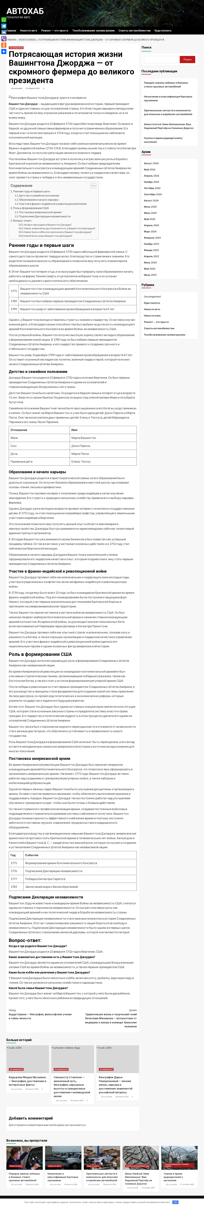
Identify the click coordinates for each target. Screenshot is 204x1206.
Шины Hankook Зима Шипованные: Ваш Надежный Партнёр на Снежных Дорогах (169, 126)
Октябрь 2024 (152, 188)
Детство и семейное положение (39, 195)
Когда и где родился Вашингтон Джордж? (48, 224)
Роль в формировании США (31, 208)
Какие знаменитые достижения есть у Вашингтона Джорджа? (59, 228)
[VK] (4, 32)
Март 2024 (150, 231)
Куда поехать (163, 30)
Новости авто (28, 30)
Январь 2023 (151, 250)
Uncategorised (16, 48)
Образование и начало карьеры (38, 199)
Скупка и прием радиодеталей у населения (163, 140)
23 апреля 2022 (33, 88)
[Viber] (4, 39)
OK (175, 1202)
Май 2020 (149, 268)
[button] (91, 186)
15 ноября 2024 (148, 1188)
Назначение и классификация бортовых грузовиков (168, 98)
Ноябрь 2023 (151, 243)
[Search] (196, 30)
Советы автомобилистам (135, 30)
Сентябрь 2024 (153, 194)
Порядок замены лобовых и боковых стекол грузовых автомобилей (166, 84)
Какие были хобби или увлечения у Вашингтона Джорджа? (58, 232)
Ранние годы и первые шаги (31, 191)
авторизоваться (75, 1124)
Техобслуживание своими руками (93, 30)
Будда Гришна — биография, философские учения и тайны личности (40, 1014)
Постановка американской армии (40, 212)
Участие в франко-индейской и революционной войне (53, 203)
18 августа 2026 (32, 1184)
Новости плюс (152, 315)
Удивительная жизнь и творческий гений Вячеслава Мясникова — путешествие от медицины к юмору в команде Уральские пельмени (111, 1018)
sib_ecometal (16, 88)
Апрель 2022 (151, 256)
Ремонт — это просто (54, 30)
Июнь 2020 (150, 262)
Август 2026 (151, 163)
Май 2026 (149, 169)
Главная (11, 30)
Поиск (147, 47)
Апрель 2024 (151, 225)
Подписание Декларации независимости (45, 216)
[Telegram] (4, 26)
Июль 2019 (150, 274)
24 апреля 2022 (31, 1089)
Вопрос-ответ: (22, 220)
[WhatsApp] (4, 20)
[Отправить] (4, 51)
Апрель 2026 (151, 175)
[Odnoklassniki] (4, 45)
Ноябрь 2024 (151, 181)
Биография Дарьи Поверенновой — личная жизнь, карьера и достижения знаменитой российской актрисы (115, 1085)
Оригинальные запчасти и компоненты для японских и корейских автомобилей (168, 112)
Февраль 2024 (152, 237)
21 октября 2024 (187, 1184)
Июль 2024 (150, 206)
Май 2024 (149, 219)
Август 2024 (151, 200)
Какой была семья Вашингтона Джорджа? (48, 235)
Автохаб (25, 11)
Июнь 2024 (150, 212)
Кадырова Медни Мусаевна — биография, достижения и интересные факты (27, 1081)
